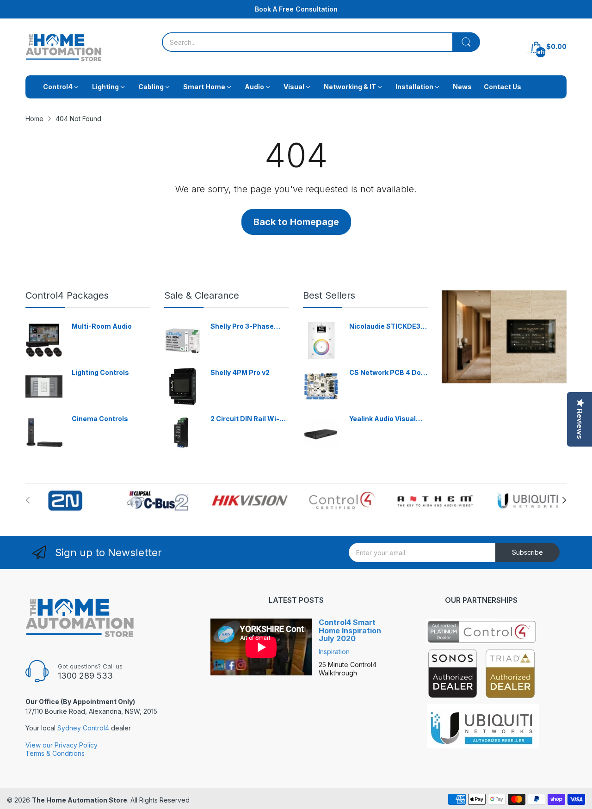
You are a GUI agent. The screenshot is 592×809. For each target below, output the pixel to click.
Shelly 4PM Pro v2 (240, 372)
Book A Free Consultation (296, 9)
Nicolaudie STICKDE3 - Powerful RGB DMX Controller (387, 326)
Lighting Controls (100, 372)
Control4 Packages (67, 295)
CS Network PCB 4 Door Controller (388, 372)
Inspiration (334, 652)
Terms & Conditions (55, 753)
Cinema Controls (100, 419)
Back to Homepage (296, 221)
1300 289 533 (85, 675)
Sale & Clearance (201, 295)
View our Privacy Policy (61, 745)
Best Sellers (329, 295)
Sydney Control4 (83, 728)
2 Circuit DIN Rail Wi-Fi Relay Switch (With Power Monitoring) (247, 419)
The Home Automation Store (79, 800)
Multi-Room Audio (102, 326)
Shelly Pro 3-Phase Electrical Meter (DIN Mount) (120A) (244, 326)
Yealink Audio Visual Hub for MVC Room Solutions (382, 419)
